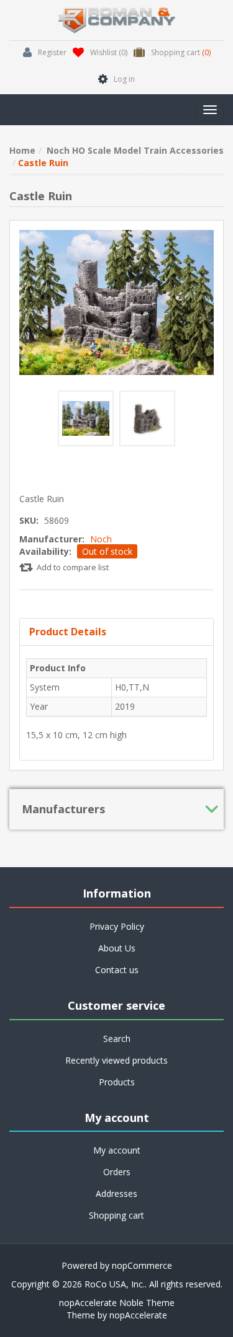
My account (116, 1150)
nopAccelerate (138, 1315)
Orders (116, 1172)
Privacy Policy (116, 926)
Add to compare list (73, 567)
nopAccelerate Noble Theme (117, 1302)
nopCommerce (142, 1265)
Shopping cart (116, 1215)
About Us (116, 948)
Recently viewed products (116, 1060)
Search (116, 1038)
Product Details (67, 631)
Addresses (116, 1193)
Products (117, 1082)
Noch (101, 539)
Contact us (117, 970)
